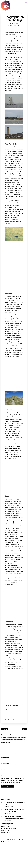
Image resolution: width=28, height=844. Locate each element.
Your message (5, 743)
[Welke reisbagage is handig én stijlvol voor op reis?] (2, 810)
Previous (5, 729)
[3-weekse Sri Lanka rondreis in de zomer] (2, 803)
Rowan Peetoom (15, 25)
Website (3, 770)
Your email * (5, 764)
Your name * (5, 758)
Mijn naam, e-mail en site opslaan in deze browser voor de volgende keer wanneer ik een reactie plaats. (12, 780)
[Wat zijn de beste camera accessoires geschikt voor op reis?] (2, 817)
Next (24, 729)
